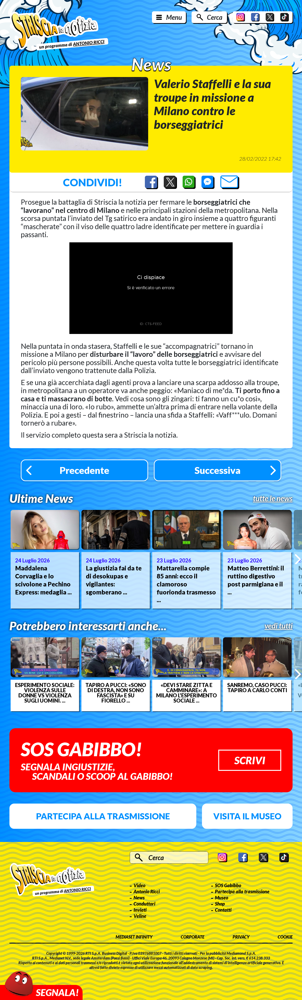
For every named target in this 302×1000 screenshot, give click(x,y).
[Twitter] (270, 17)
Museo (221, 897)
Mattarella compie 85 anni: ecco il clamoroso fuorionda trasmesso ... (186, 584)
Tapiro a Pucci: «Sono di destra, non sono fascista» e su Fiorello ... (115, 693)
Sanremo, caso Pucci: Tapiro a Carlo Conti (257, 688)
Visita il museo (247, 816)
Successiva (217, 470)
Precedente (84, 470)
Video (139, 885)
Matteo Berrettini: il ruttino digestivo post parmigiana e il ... (255, 580)
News (139, 897)
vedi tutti (278, 626)
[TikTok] (284, 17)
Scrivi (249, 760)
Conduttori (144, 904)
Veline (140, 916)
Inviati (140, 910)
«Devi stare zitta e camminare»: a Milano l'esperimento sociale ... (186, 693)
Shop (220, 904)
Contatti (223, 910)
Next (298, 559)
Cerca (214, 17)
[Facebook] (255, 17)
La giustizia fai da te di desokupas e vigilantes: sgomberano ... (114, 580)
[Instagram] (240, 17)
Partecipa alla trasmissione (103, 816)
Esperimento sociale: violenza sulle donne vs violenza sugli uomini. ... (45, 693)
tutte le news (273, 498)
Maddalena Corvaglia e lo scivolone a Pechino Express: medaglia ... (43, 580)
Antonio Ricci (147, 891)
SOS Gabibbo (228, 885)
